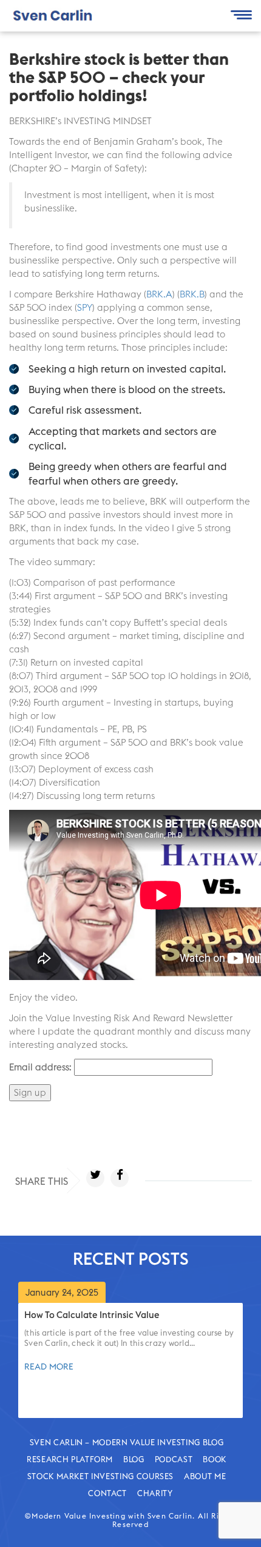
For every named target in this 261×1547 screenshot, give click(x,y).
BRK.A (159, 294)
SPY (84, 307)
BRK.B (192, 294)
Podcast (174, 1459)
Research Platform (70, 1459)
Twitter (95, 1178)
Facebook (119, 1178)
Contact (107, 1493)
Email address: (40, 1067)
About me (205, 1476)
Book (214, 1459)
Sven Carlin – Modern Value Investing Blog (127, 1442)
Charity (155, 1493)
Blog (133, 1459)
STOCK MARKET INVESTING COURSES (100, 1476)
